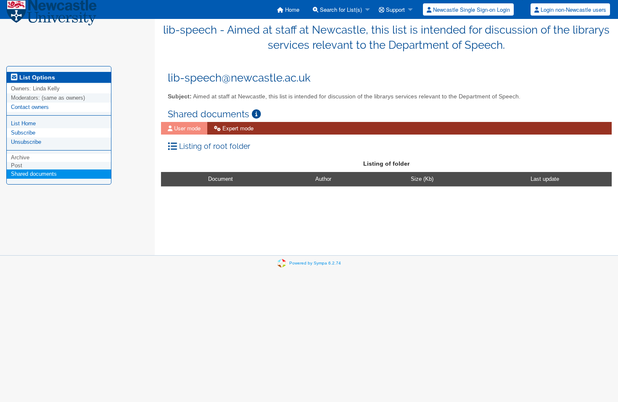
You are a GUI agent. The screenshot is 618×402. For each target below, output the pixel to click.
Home (291, 9)
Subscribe (23, 133)
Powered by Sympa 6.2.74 (315, 263)
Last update (545, 179)
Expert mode (237, 128)
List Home (23, 123)
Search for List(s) (340, 9)
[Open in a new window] (256, 114)
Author (323, 179)
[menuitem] (288, 9)
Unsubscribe (26, 142)
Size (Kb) (422, 179)
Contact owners (30, 107)
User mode (186, 128)
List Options (36, 77)
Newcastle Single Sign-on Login (470, 9)
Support (394, 9)
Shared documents (34, 174)
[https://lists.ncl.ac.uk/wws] (51, 14)
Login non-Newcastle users (572, 9)
